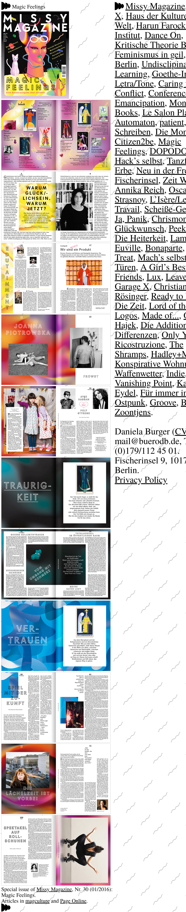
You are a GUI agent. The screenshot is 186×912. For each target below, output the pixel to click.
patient (172, 122)
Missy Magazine (54, 889)
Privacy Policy (141, 479)
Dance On (163, 35)
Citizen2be (134, 141)
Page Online (73, 900)
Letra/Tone (134, 83)
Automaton (135, 122)
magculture (37, 900)
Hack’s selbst (138, 160)
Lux (154, 276)
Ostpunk (130, 402)
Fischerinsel (136, 180)
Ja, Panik (131, 218)
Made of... (160, 315)
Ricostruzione (140, 344)
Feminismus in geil (149, 54)
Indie (175, 373)
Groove (163, 402)
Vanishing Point (143, 383)
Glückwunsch (139, 228)
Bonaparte (163, 247)
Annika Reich (139, 189)
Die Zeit (129, 305)
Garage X (132, 286)
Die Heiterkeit (140, 238)
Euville (128, 247)
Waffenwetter (138, 373)
